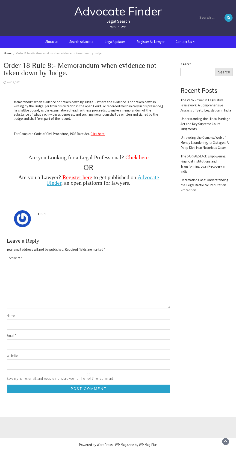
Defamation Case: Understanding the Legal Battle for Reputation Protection (204, 185)
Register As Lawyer (151, 41)
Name (12, 315)
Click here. (98, 134)
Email (11, 335)
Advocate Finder (118, 11)
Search (186, 64)
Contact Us (184, 41)
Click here (137, 157)
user (42, 213)
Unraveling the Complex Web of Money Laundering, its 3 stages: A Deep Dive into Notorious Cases (204, 142)
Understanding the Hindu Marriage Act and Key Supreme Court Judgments (205, 124)
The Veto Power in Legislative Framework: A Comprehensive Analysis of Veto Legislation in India (205, 105)
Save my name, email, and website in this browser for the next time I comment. (60, 378)
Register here (77, 177)
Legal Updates (115, 41)
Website (12, 355)
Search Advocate (81, 41)
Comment (15, 258)
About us (51, 41)
